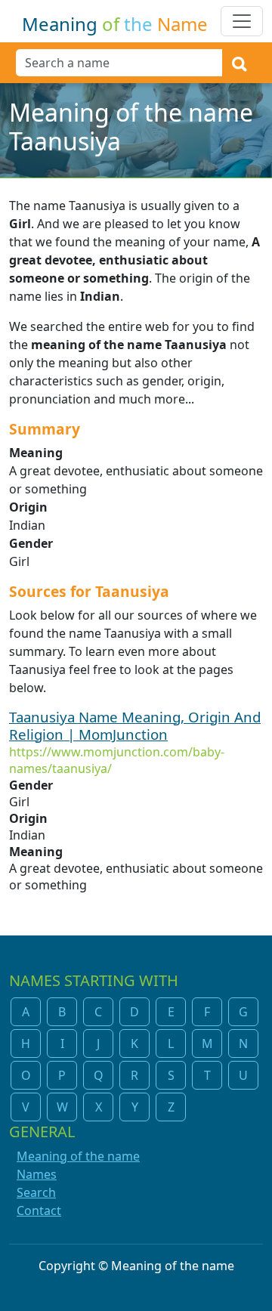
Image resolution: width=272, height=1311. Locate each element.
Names (37, 1174)
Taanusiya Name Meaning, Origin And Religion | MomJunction (135, 725)
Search (36, 1192)
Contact (39, 1210)
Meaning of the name (78, 1156)
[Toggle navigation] (242, 21)
